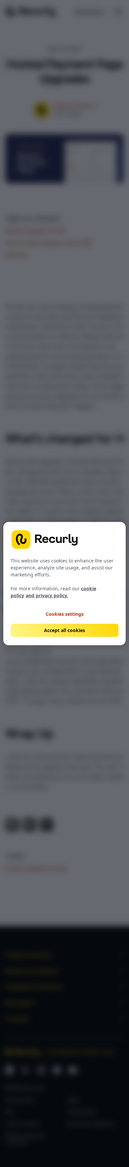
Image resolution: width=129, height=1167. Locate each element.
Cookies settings (65, 614)
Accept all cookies (64, 630)
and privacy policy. (47, 595)
